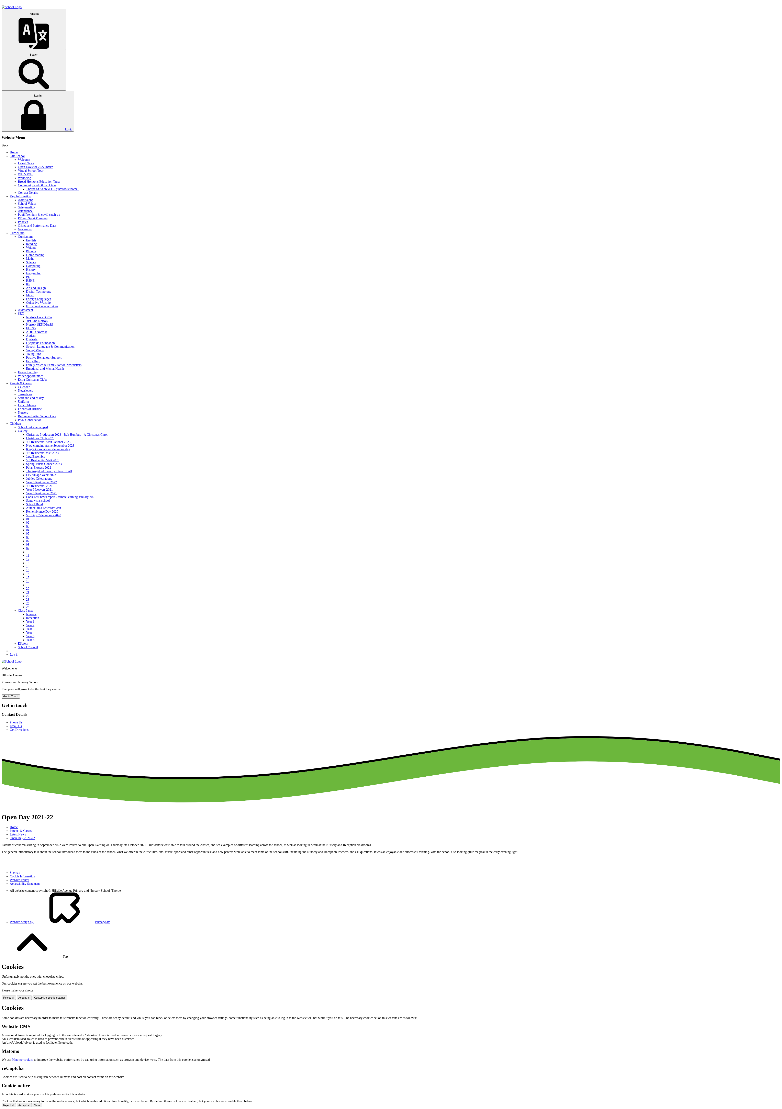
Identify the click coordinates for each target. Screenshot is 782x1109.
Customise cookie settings (50, 997)
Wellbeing (24, 178)
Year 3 (30, 629)
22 (27, 596)
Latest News (26, 163)
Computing (33, 266)
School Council (28, 647)
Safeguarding (26, 207)
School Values (27, 203)
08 (27, 544)
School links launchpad (33, 427)
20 (27, 588)
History (31, 269)
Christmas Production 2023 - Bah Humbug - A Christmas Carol (67, 434)
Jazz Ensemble (35, 456)
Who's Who (25, 174)
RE (28, 284)
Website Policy (19, 880)
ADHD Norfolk (36, 332)
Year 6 (30, 640)
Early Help (33, 361)
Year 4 (30, 632)
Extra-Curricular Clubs (32, 379)
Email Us (16, 726)
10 (27, 552)
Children (15, 423)
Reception (32, 618)
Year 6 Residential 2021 (41, 493)
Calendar (24, 387)
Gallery (22, 431)
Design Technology (38, 291)
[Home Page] (12, 7)
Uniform (23, 401)
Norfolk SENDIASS (39, 324)
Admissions (25, 200)
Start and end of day (31, 398)
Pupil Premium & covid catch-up (39, 214)
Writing (31, 247)
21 (27, 592)
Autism (30, 335)
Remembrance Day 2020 (42, 511)
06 (27, 537)
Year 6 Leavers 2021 (39, 489)
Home (14, 152)
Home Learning (28, 372)
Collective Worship (38, 302)
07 (27, 541)
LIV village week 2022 (41, 475)
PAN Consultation (30, 420)
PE (28, 277)
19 (27, 585)
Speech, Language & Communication (50, 346)
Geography (33, 273)
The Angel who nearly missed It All (49, 471)
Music (30, 295)
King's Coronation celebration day (48, 449)
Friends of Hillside (30, 409)
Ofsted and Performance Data (37, 225)
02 (27, 522)
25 (27, 607)
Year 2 (30, 625)
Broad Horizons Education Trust (39, 181)
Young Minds (35, 350)
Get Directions (19, 729)
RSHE (30, 280)
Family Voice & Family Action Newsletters (53, 365)
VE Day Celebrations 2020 (43, 515)
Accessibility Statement (25, 883)
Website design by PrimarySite (60, 922)
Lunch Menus (27, 405)
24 (27, 603)
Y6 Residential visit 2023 (42, 453)
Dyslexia (31, 339)
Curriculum (17, 233)
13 (27, 563)
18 (27, 581)
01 (27, 519)
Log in (68, 129)
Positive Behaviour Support (44, 357)
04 (27, 530)
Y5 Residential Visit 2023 (42, 460)
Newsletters (25, 390)
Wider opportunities (30, 376)
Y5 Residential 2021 (39, 486)
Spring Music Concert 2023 (44, 464)
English (31, 240)
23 (27, 599)
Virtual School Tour (30, 170)
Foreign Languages (38, 299)
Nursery (23, 412)
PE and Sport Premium (32, 218)
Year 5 (30, 636)
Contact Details (28, 192)
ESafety (23, 643)
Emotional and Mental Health (45, 368)
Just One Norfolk (37, 321)
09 (27, 548)
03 (27, 526)
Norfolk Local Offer (39, 317)
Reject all (8, 997)
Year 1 (30, 621)
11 (27, 555)
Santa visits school (38, 500)
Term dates (25, 394)
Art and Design (36, 288)
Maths (30, 258)
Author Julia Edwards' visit (43, 508)
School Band (34, 504)
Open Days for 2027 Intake (35, 167)
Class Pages (25, 610)
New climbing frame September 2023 (50, 445)
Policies (23, 222)
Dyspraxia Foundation (40, 343)
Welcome (24, 159)
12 (27, 559)
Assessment (25, 310)
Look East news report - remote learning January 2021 (61, 497)
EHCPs (31, 328)
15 (27, 570)
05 (27, 533)
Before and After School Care (37, 416)
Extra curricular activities (42, 306)
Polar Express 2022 (38, 467)
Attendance (25, 211)
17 (27, 577)
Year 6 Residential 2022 (41, 482)
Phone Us (16, 722)
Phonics (31, 251)
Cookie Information (22, 876)
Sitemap (15, 872)
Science (31, 262)
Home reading (35, 255)
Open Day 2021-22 (22, 838)
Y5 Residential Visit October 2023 (48, 442)
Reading (31, 244)
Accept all (24, 997)
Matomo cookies (22, 1059)
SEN (21, 313)
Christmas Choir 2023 (40, 438)
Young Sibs (33, 354)
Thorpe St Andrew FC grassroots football (52, 189)
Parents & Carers (21, 383)
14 (27, 566)
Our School (17, 156)
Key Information (20, 196)
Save (37, 1105)
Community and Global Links (37, 185)
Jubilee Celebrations (39, 478)
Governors (25, 229)
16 (27, 574)
